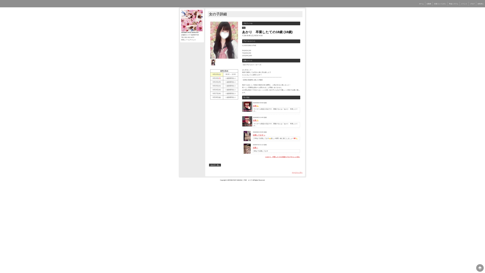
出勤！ (255, 148)
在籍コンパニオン (440, 4)
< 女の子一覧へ (215, 165)
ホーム (421, 4)
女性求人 (481, 4)
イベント (464, 4)
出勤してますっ (259, 135)
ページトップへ (297, 172)
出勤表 (429, 4)
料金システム (453, 4)
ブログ (472, 4)
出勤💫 (256, 106)
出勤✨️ (256, 120)
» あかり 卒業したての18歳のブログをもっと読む (282, 157)
